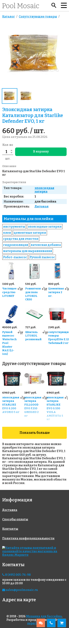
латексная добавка (46, 245)
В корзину (41, 151)
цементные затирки (30, 232)
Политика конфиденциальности (28, 538)
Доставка (9, 510)
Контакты (10, 529)
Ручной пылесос (42, 257)
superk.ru (34, 623)
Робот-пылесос (15, 257)
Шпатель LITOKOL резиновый (33, 336)
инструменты (14, 226)
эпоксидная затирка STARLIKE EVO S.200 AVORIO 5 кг (10, 405)
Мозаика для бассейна (44, 616)
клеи (7, 232)
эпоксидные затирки (45, 226)
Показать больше (35, 433)
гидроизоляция (15, 245)
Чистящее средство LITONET (9, 292)
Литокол (42, 206)
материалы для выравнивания (27, 251)
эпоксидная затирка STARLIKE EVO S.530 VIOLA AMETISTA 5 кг (55, 408)
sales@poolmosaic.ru (21, 590)
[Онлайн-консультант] (41, 623)
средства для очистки (20, 239)
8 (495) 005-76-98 (18, 574)
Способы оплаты (15, 519)
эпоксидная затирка (44, 189)
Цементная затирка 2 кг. (56, 292)
